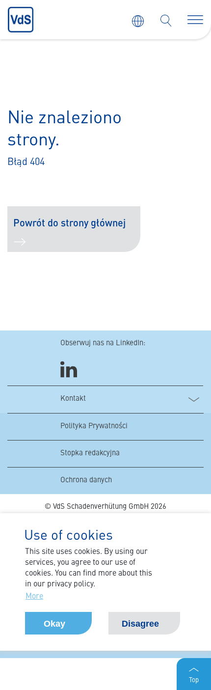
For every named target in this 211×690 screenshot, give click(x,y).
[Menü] (195, 20)
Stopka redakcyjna (90, 453)
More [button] (34, 597)
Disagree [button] (140, 624)
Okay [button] (54, 624)
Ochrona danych (86, 480)
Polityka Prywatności (94, 426)
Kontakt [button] (73, 399)
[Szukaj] (166, 20)
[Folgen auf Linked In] (70, 369)
